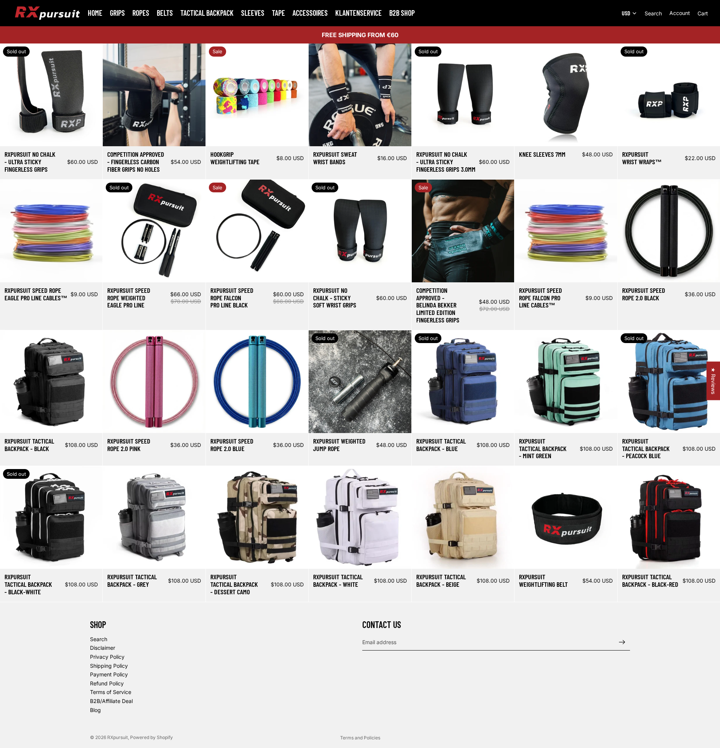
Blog (95, 709)
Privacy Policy (107, 656)
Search (98, 639)
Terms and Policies (360, 738)
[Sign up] (622, 642)
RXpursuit (117, 737)
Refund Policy (107, 683)
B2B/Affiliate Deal (111, 700)
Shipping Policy (109, 665)
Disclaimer (102, 648)
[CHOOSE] (194, 135)
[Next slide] (91, 95)
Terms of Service (110, 692)
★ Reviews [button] (713, 380)
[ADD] (502, 270)
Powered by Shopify (151, 737)
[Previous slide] (11, 95)
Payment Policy (109, 674)
